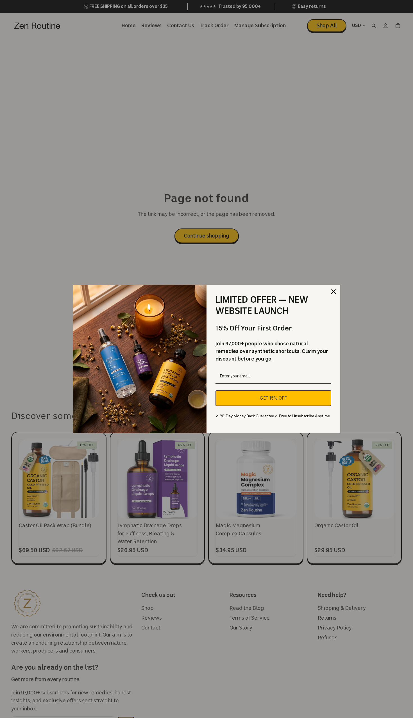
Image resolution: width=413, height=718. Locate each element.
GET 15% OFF (273, 398)
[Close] (333, 291)
